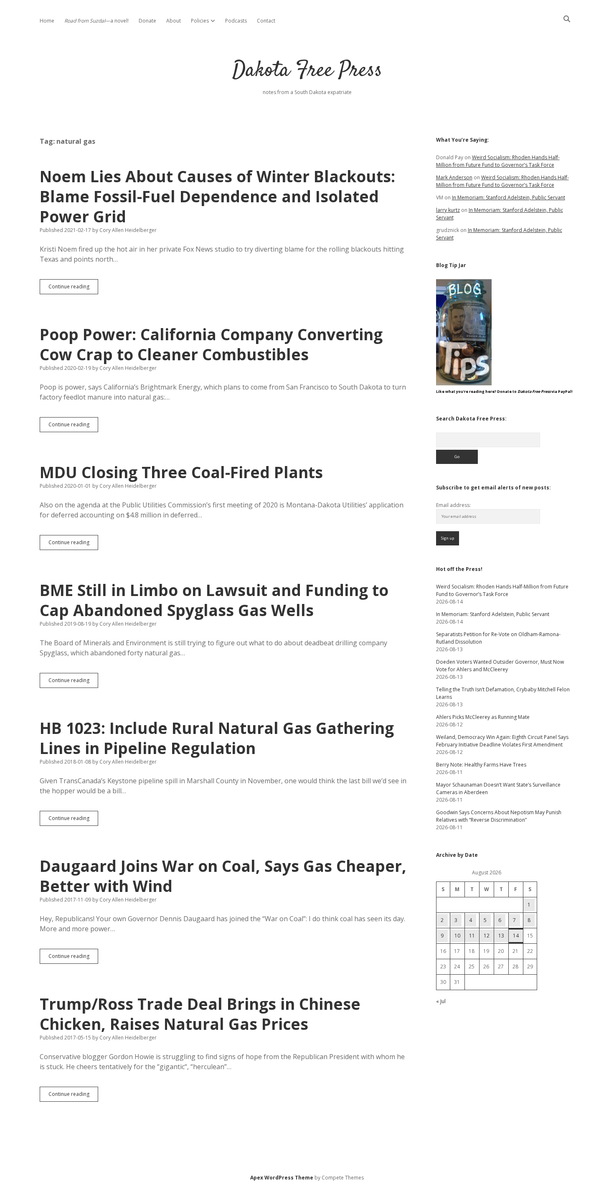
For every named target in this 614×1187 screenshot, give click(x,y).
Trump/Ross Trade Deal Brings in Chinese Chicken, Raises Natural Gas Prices (200, 1013)
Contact (266, 20)
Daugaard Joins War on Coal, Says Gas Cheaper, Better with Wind (223, 876)
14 (516, 935)
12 (487, 935)
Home (47, 20)
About (173, 20)
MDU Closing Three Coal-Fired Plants (181, 472)
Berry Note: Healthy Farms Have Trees (481, 764)
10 (457, 935)
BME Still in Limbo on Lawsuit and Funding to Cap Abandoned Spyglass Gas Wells (214, 600)
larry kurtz (448, 210)
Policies (200, 20)
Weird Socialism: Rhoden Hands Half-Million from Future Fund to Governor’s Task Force (498, 161)
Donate (147, 20)
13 (501, 935)
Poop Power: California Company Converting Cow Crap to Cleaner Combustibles (211, 344)
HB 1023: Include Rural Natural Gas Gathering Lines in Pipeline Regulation (217, 738)
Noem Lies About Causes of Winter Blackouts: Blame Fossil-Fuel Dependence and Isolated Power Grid (217, 196)
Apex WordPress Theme (281, 1177)
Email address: (453, 505)
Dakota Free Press (307, 71)
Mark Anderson (454, 177)
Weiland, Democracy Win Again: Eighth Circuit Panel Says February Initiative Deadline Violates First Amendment (502, 741)
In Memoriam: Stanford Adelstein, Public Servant (508, 197)
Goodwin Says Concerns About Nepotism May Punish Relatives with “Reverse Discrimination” (498, 816)
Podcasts (236, 20)
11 (472, 935)
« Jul (441, 1001)
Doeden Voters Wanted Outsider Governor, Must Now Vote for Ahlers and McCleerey (500, 665)
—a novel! (96, 20)
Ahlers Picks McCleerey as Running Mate (483, 717)
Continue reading (73, 288)
